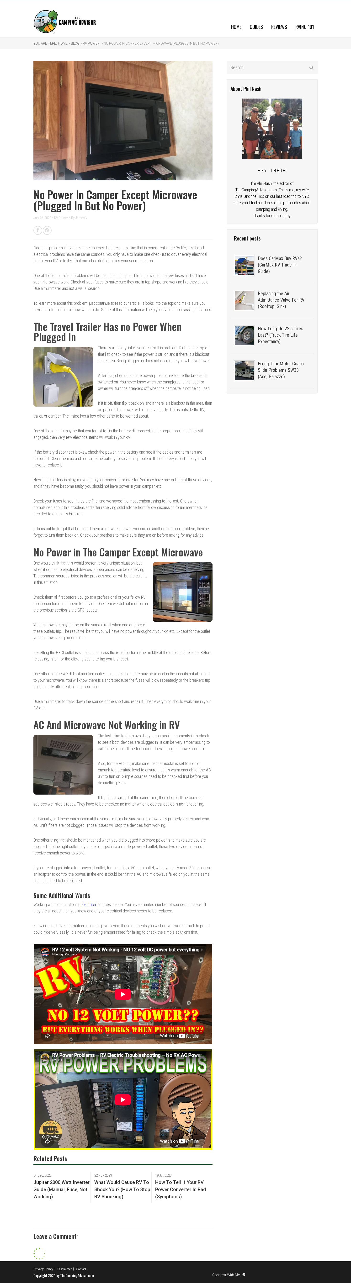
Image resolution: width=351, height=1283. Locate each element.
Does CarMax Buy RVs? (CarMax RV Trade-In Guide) (280, 265)
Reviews (279, 26)
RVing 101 (304, 26)
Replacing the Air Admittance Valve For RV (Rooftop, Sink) (281, 300)
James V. (81, 218)
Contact (81, 1269)
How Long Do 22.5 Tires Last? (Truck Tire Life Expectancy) (280, 335)
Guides (256, 26)
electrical (88, 904)
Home (236, 26)
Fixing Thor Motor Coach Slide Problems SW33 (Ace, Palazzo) (281, 370)
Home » (64, 43)
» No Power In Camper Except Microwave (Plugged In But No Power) (160, 43)
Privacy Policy (43, 1269)
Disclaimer (64, 1269)
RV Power (91, 43)
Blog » (76, 43)
